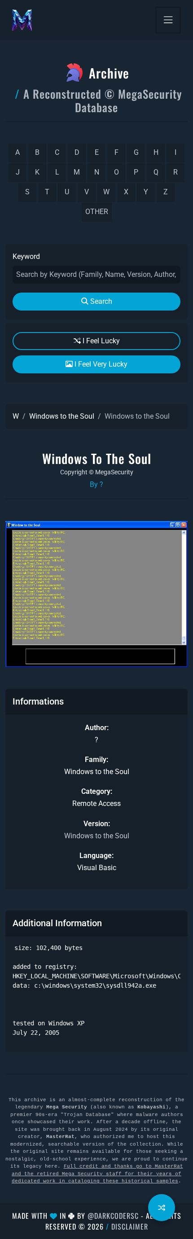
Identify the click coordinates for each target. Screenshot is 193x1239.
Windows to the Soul (61, 416)
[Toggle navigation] (168, 20)
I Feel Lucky (100, 341)
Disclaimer (129, 1226)
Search (100, 301)
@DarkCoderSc (113, 1215)
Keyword (26, 256)
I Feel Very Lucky (100, 364)
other (96, 211)
